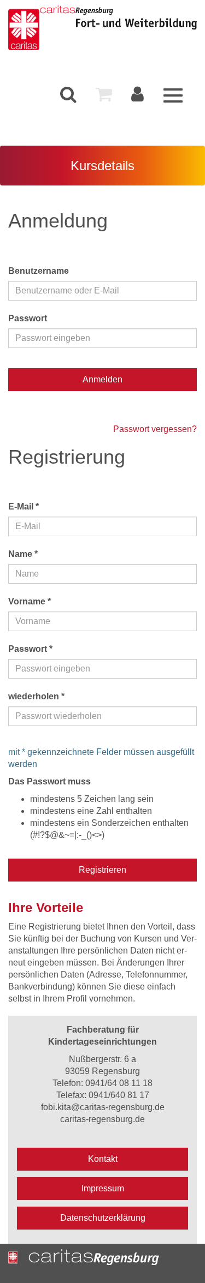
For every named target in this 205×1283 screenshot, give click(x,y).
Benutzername (38, 270)
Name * (23, 554)
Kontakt (103, 1159)
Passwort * (30, 649)
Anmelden (102, 379)
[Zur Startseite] (24, 27)
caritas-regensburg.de (102, 1119)
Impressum (102, 1188)
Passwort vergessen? (155, 429)
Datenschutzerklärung (102, 1217)
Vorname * (29, 601)
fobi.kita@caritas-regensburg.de (103, 1107)
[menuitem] (68, 95)
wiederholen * (36, 696)
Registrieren (102, 869)
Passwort (27, 318)
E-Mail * (23, 506)
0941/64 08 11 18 (119, 1083)
